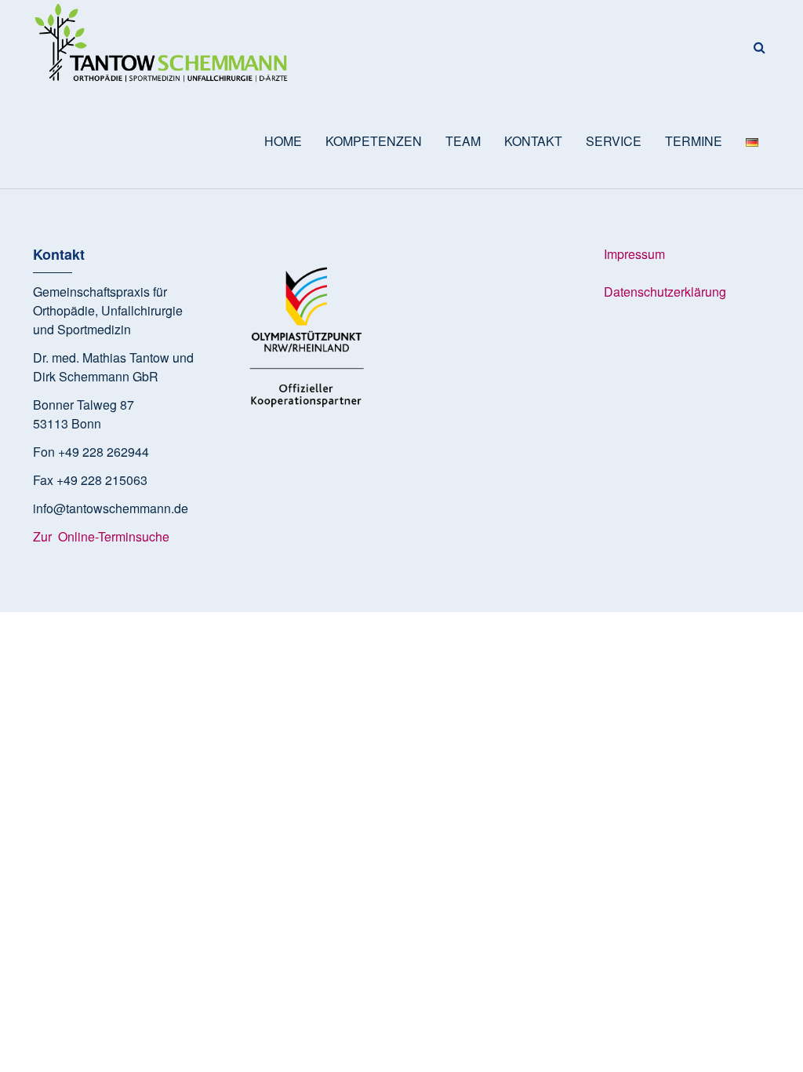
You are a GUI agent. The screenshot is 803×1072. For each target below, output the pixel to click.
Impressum (634, 254)
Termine (693, 141)
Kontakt (533, 141)
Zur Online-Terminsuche (103, 536)
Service (613, 141)
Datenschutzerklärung (665, 292)
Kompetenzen (373, 141)
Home (283, 141)
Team (463, 141)
